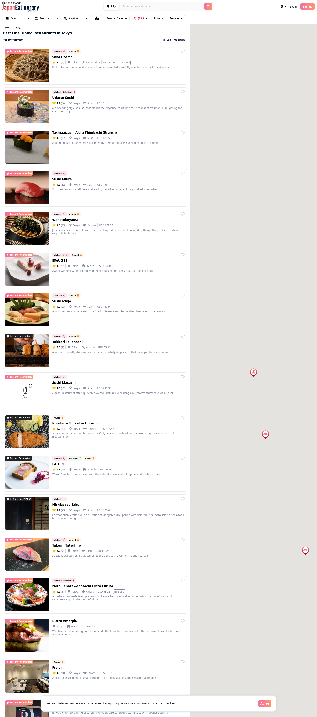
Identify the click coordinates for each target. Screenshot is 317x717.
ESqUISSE (59, 260)
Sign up (307, 6)
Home (6, 28)
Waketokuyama (65, 219)
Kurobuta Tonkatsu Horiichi (75, 423)
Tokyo (18, 28)
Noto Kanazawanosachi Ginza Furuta (82, 586)
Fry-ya (57, 667)
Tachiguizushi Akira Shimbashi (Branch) (84, 132)
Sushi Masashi (64, 382)
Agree (264, 703)
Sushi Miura (62, 179)
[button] (111, 6)
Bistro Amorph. (64, 621)
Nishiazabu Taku (65, 504)
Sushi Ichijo (61, 301)
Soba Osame (62, 57)
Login (293, 6)
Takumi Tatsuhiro (66, 545)
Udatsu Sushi (63, 97)
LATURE (58, 464)
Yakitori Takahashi (67, 342)
